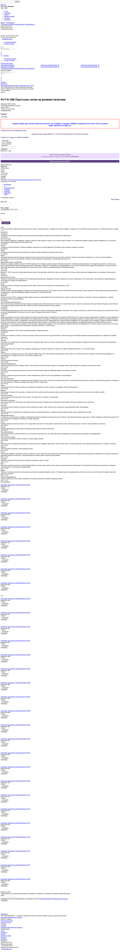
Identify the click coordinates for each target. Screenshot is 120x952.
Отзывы (7, 18)
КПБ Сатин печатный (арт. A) (50, 65)
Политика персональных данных (11, 917)
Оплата (6, 15)
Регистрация (10, 23)
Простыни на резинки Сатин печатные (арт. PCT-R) (17, 85)
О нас (6, 11)
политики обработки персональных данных (53, 899)
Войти (3, 23)
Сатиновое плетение (7, 65)
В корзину (4, 149)
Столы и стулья (9, 44)
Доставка (7, 13)
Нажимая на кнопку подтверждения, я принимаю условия (34, 899)
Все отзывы (115, 199)
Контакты (7, 20)
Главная (3, 82)
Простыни (4, 84)
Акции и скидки (9, 16)
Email (2, 895)
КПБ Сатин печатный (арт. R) (90, 65)
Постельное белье (10, 42)
